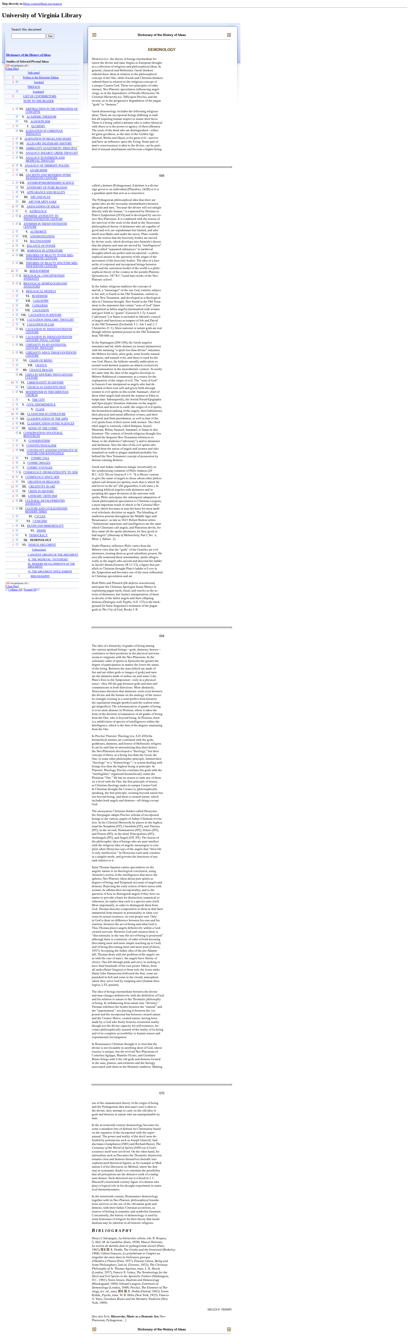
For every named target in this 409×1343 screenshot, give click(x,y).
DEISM (41, 530)
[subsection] (39, 549)
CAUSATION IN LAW (40, 324)
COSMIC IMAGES (38, 463)
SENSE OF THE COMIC (43, 428)
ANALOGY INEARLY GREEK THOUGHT (52, 153)
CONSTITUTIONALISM (41, 445)
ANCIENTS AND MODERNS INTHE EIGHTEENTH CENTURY (48, 177)
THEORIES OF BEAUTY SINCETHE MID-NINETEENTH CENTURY (52, 265)
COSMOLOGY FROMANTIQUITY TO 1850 (50, 472)
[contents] (38, 91)
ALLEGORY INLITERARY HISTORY (49, 143)
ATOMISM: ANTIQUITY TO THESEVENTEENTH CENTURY (43, 218)
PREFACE (34, 87)
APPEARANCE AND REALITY (46, 192)
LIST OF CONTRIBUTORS (39, 96)
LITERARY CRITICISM (42, 496)
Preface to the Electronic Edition (41, 77)
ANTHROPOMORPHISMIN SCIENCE (50, 183)
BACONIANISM (40, 241)
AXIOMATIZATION (42, 236)
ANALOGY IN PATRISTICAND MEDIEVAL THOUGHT (45, 159)
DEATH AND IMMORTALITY (45, 526)
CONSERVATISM (39, 441)
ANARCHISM (38, 170)
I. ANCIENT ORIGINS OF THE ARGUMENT (53, 554)
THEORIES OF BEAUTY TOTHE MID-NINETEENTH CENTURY (50, 257)
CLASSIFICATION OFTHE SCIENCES (50, 423)
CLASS (40, 409)
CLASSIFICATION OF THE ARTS (47, 419)
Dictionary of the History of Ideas (28, 55)
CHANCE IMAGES (41, 370)
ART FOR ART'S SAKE (42, 201)
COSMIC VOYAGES (39, 467)
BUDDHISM (40, 296)
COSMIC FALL (40, 458)
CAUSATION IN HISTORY (45, 315)
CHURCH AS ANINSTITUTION (46, 387)
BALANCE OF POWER (41, 246)
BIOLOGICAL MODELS (41, 291)
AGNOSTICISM (40, 121)
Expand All (30, 589)
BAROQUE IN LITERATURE (45, 250)
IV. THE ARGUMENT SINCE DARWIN (50, 571)
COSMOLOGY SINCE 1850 (42, 477)
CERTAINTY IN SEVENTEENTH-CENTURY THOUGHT (46, 347)
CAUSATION (40, 310)
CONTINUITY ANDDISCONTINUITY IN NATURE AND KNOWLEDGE (52, 452)
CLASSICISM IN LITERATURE (46, 414)
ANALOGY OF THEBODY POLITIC (47, 165)
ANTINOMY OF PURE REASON (47, 187)
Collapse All (15, 589)
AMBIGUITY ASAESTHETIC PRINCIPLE (51, 148)
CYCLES (40, 516)
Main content (31, 3)
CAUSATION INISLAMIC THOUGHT (50, 319)
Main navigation (51, 3)
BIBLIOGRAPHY (40, 576)
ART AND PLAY (40, 197)
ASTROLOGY (38, 211)
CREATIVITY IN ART (42, 486)
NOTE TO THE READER (38, 101)
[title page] (34, 72)
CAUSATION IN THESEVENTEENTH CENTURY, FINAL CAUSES (49, 339)
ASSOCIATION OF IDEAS (43, 206)
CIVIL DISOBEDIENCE (41, 404)
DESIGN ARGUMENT (42, 545)
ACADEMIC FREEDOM (41, 116)
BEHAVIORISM (39, 271)
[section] (39, 82)
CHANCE (41, 365)
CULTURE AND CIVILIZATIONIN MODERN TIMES (46, 510)
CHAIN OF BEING (41, 360)
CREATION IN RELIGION (43, 482)
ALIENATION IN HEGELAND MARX (47, 138)
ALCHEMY (38, 126)
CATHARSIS (40, 305)
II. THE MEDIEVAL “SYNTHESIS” (48, 559)
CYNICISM (40, 521)
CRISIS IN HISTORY (41, 491)
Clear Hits (12, 68)
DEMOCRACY (38, 535)
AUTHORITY (38, 231)
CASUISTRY (41, 301)
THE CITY (38, 400)
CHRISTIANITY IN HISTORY (45, 382)
